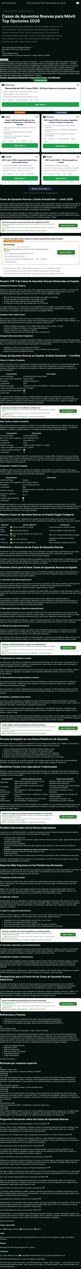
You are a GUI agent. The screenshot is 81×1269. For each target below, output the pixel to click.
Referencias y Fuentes (32, 75)
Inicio (29, 3)
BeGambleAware (26, 1229)
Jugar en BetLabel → (68, 411)
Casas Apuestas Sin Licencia (55, 3)
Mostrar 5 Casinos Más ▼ (40, 189)
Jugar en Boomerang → (68, 225)
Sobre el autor (17, 1237)
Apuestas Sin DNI (37, 3)
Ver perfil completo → (8, 1059)
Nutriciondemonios (9, 3)
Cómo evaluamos (52, 1237)
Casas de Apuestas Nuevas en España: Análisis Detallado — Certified (50, 64)
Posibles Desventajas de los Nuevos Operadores (18, 72)
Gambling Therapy (11, 1229)
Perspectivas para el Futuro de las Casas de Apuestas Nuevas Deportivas (28, 73)
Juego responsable (67, 1237)
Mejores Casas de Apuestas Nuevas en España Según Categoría (24, 66)
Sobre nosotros (6, 1237)
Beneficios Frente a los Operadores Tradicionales (54, 70)
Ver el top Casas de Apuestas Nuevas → (17, 47)
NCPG (37, 1229)
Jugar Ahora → (40, 105)
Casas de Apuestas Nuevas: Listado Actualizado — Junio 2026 (24, 62)
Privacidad (27, 1237)
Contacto (3, 1239)
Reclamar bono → (66, 252)
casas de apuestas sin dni (28, 718)
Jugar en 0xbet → (68, 647)
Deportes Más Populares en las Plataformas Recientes (59, 72)
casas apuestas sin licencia (50, 600)
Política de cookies (39, 1237)
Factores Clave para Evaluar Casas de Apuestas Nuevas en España (39, 68)
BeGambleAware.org (51, 193)
